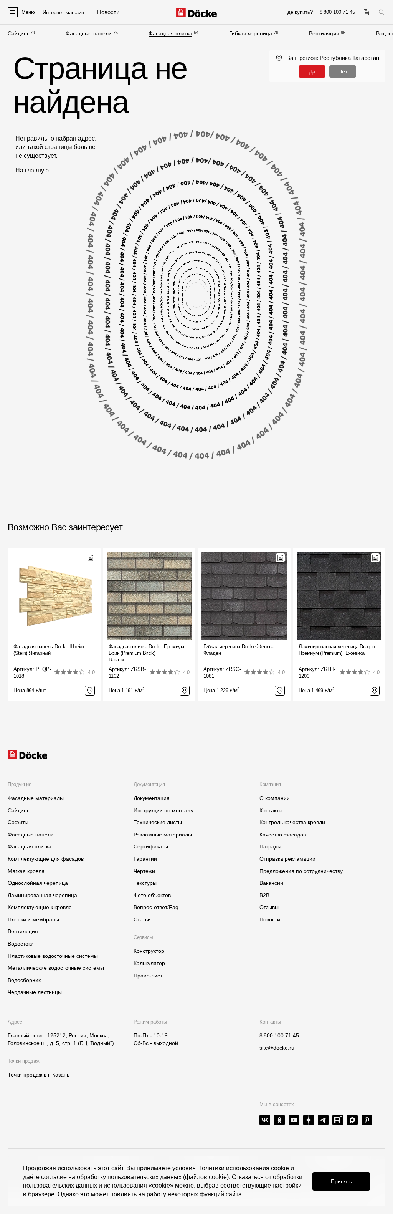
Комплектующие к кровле (40, 907)
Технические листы (158, 822)
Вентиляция (324, 33)
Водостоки (21, 944)
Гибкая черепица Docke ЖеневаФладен (238, 650)
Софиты (18, 822)
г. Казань (58, 1075)
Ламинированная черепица (42, 895)
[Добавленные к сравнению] (366, 12)
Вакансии (271, 883)
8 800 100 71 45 (279, 1035)
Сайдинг (18, 33)
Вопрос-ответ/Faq (156, 907)
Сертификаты (151, 846)
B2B (264, 895)
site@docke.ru (276, 1048)
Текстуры (145, 883)
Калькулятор (149, 963)
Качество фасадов (282, 834)
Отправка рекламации (287, 859)
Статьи (142, 919)
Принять (341, 1181)
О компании (274, 798)
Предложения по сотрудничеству (301, 871)
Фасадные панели (89, 33)
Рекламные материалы (163, 834)
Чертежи (144, 871)
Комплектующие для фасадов (46, 859)
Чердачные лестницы (35, 992)
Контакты (270, 810)
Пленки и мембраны (33, 919)
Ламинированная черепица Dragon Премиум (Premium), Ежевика (337, 650)
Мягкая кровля (26, 871)
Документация (152, 798)
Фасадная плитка (170, 33)
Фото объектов (152, 895)
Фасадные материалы (36, 798)
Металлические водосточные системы (56, 968)
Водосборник (24, 980)
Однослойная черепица (38, 883)
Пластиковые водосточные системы (53, 956)
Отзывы (269, 907)
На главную (32, 170)
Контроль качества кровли (292, 822)
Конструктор (149, 951)
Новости (269, 919)
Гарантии (145, 859)
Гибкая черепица (250, 33)
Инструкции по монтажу (163, 810)
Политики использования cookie (243, 1168)
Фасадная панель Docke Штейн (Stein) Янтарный (48, 650)
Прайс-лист (148, 975)
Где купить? (299, 12)
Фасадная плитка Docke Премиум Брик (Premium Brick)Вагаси (146, 653)
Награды (270, 846)
